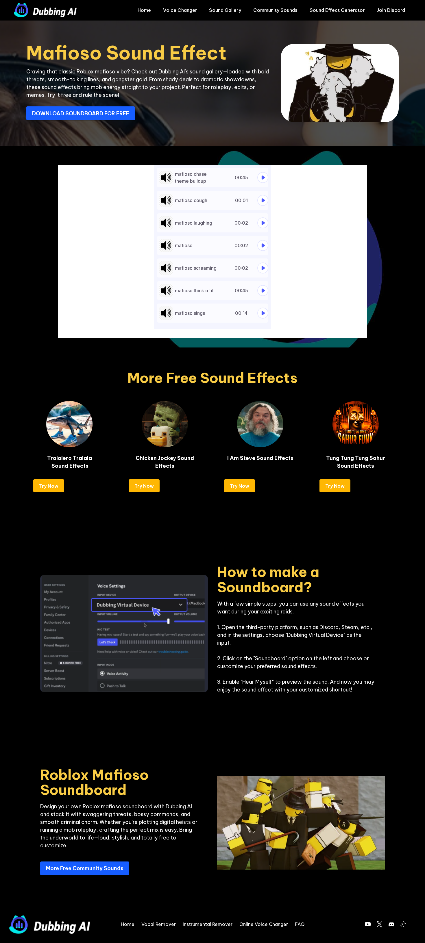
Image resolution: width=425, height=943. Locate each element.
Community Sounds (275, 10)
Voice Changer (180, 10)
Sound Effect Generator (337, 10)
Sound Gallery (225, 10)
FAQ (299, 924)
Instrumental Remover (207, 924)
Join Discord (391, 10)
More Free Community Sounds (84, 868)
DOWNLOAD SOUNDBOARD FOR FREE (80, 113)
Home (144, 10)
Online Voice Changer (263, 924)
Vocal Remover (158, 924)
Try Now (48, 486)
